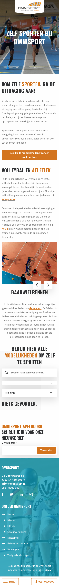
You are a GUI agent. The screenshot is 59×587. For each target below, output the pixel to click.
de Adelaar (35, 308)
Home (10, 514)
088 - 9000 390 (10, 488)
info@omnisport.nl (14, 483)
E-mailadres (8, 442)
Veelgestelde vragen (18, 555)
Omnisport (29, 6)
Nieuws (11, 520)
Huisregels (13, 549)
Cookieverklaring (17, 531)
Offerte (11, 526)
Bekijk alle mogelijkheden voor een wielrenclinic (29, 155)
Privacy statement (17, 543)
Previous (37, 285)
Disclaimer (13, 537)
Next (48, 285)
